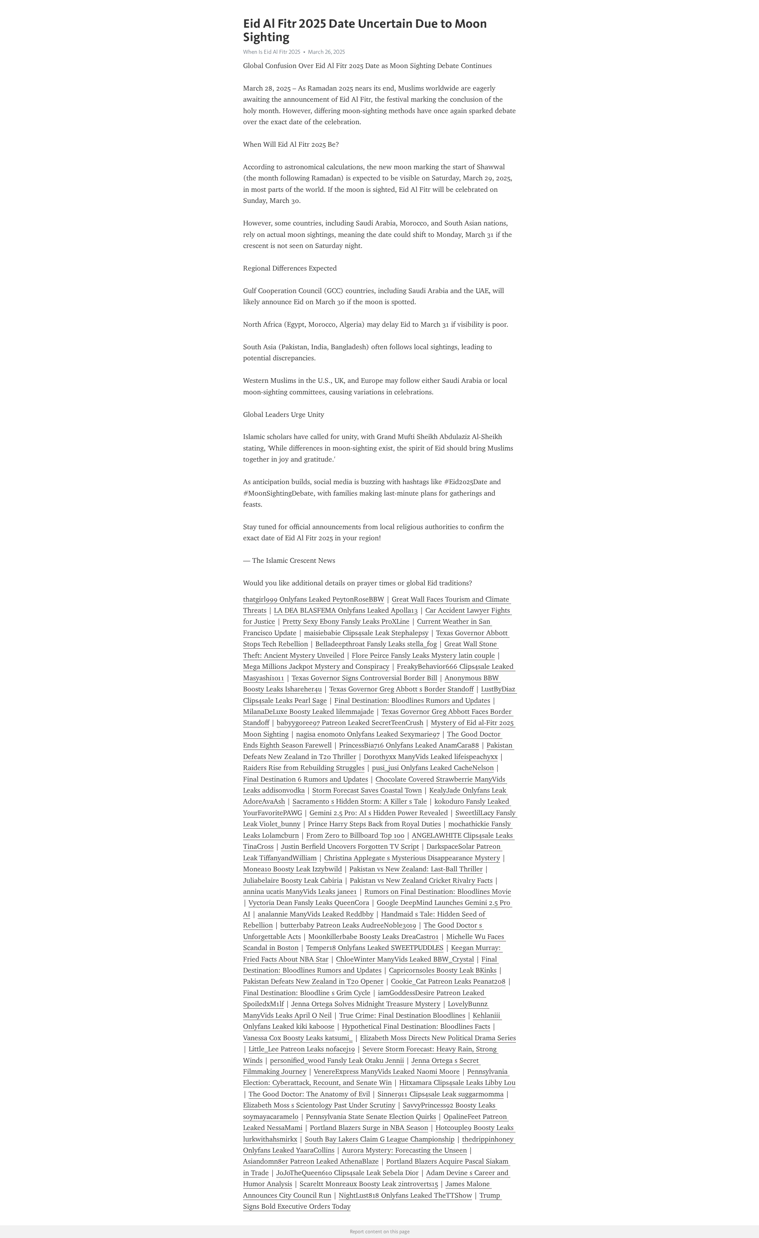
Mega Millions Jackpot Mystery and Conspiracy (316, 666)
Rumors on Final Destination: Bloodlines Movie (437, 891)
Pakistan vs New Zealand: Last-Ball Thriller (416, 869)
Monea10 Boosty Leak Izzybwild (292, 869)
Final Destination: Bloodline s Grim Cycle (306, 992)
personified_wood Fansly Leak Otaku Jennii (337, 1060)
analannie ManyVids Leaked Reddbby (316, 914)
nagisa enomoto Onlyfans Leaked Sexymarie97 (368, 734)
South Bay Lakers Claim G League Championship (380, 1139)
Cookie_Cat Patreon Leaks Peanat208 (448, 981)
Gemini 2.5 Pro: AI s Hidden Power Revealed (379, 812)
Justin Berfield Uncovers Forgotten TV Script (350, 846)
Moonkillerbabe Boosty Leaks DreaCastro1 (373, 936)
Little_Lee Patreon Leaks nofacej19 (302, 1049)
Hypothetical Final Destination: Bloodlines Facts (416, 1026)
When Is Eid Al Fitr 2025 (271, 51)
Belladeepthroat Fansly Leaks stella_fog (376, 644)
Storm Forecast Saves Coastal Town (367, 790)
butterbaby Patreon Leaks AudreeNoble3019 (348, 925)
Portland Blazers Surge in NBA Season (369, 1127)
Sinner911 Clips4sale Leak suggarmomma (441, 1094)
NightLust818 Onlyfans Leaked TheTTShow (405, 1195)
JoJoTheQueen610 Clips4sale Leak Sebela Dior (347, 1172)
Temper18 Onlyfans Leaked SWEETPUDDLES (375, 947)
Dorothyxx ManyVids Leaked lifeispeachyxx (431, 756)
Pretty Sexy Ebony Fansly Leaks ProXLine (346, 621)
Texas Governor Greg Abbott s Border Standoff (401, 689)
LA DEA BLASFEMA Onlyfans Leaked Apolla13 (346, 610)
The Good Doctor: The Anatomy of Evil (309, 1094)
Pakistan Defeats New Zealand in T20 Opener (313, 981)
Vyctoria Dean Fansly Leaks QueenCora (309, 902)
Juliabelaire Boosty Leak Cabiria (292, 880)
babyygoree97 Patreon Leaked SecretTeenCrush (350, 722)
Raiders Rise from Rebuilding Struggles (303, 767)
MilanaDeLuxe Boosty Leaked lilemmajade (308, 711)
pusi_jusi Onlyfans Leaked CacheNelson (433, 767)
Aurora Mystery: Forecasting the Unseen (404, 1150)
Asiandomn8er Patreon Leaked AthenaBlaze (311, 1161)
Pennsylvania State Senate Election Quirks (371, 1116)
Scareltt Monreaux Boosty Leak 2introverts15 (369, 1183)
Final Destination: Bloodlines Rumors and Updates (412, 700)
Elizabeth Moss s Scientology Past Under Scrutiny (319, 1105)
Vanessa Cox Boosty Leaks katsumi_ (298, 1038)
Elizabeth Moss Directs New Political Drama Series (438, 1038)
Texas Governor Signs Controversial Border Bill (364, 678)
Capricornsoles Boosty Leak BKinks (443, 970)
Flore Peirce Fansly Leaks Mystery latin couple (423, 655)
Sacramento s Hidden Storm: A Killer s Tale (360, 801)
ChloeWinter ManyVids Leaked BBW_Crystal (405, 959)
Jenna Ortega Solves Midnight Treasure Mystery (365, 1003)
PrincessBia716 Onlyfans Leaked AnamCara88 (409, 745)
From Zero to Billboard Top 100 (355, 835)
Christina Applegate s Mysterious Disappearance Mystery (412, 858)
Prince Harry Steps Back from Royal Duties (374, 824)
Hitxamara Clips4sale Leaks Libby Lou (457, 1082)
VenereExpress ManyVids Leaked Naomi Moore (387, 1071)
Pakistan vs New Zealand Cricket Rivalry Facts (421, 880)
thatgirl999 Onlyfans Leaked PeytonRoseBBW (313, 599)
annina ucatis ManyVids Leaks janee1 (300, 891)
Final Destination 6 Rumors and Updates (305, 779)
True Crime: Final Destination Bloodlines (402, 1015)
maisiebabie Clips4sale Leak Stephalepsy (366, 632)
